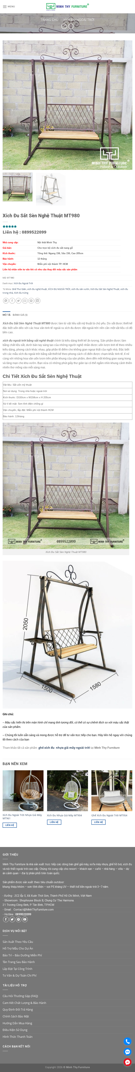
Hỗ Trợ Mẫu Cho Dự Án (18, 948)
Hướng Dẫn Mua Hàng (17, 1023)
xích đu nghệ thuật (37, 289)
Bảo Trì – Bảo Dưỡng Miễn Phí (22, 955)
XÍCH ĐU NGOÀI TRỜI (59, 289)
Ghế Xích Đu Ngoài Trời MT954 (109, 815)
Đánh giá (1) (20, 314)
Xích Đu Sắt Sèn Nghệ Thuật (104, 289)
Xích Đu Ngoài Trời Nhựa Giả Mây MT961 (22, 816)
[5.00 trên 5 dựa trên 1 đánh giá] (67, 226)
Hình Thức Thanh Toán (18, 1037)
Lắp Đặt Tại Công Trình (17, 969)
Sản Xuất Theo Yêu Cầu (18, 942)
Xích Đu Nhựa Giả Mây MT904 (64, 815)
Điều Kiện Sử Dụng (15, 1030)
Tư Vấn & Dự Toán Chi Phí (19, 975)
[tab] (6, 314)
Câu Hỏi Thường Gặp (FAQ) (20, 996)
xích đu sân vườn (80, 289)
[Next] (125, 105)
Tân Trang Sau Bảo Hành (19, 962)
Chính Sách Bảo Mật (16, 1016)
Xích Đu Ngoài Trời (78, 19)
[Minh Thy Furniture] (67, 6)
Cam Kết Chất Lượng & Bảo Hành (24, 1003)
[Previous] (10, 105)
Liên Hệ (9, 825)
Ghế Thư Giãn (19, 289)
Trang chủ (49, 19)
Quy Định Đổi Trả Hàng (18, 1009)
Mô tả (6, 314)
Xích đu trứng (21, 292)
